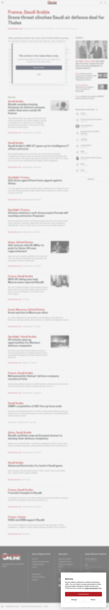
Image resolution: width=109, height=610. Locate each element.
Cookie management (91, 588)
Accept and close (83, 594)
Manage (74, 600)
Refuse (93, 600)
